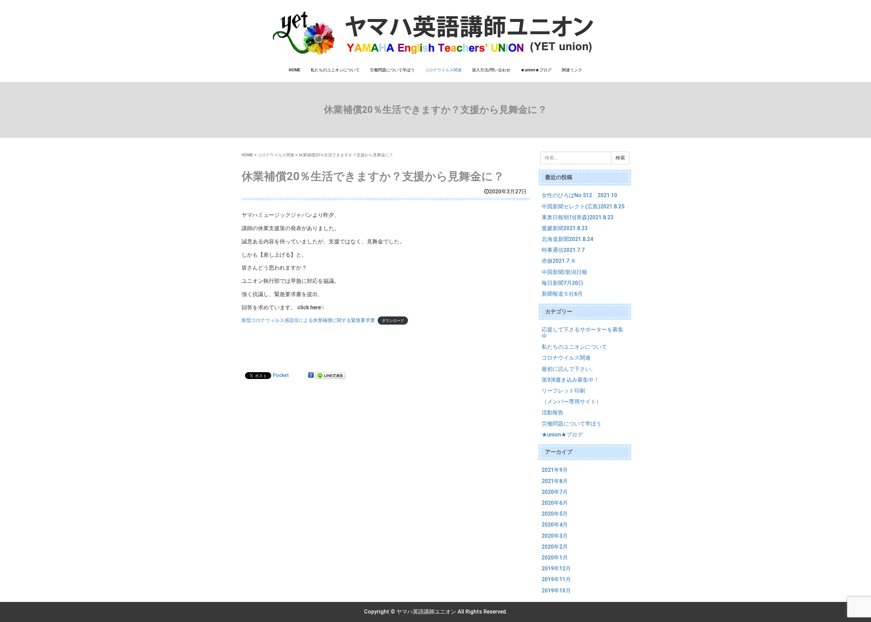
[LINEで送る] (330, 375)
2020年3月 (555, 536)
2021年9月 (555, 470)
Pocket (281, 375)
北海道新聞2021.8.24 (567, 239)
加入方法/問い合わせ (491, 70)
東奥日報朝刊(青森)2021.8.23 (577, 217)
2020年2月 (555, 546)
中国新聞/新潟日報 (564, 272)
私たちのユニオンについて (335, 70)
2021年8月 (555, 481)
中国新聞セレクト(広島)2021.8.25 (583, 206)
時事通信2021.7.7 (563, 250)
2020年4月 (555, 524)
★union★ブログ (536, 70)
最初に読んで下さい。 (569, 369)
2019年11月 (556, 579)
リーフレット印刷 (563, 390)
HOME (294, 70)
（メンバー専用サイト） (572, 401)
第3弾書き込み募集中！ (570, 380)
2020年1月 (555, 557)
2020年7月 (555, 492)
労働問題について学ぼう (392, 70)
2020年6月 (555, 503)
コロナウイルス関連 (443, 70)
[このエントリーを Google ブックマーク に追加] (311, 375)
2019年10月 (556, 590)
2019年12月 (556, 568)
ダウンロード (393, 320)
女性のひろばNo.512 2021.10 (579, 195)
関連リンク (572, 70)
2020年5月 (555, 514)
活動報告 (552, 412)
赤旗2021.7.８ (559, 261)
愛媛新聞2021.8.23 (565, 228)
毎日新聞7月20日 (563, 283)
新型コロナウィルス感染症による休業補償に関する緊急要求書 (308, 320)
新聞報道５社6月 (562, 294)
